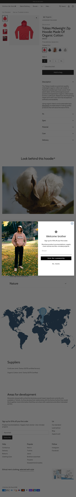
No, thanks (56, 264)
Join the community (56, 258)
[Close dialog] (72, 223)
